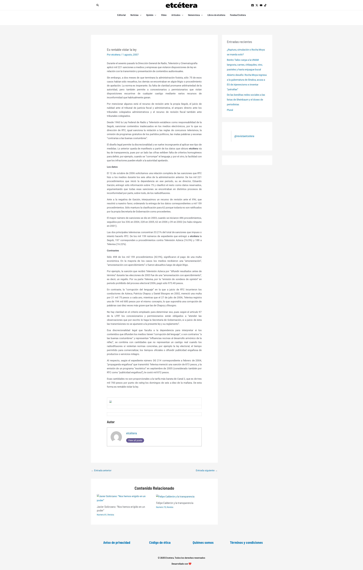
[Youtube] (261, 5)
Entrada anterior (101, 470)
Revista (110, 515)
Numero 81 (102, 515)
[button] (97, 5)
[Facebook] (252, 5)
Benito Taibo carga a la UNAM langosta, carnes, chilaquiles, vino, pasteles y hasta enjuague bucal (245, 64)
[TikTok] (265, 5)
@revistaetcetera (244, 136)
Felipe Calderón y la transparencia (174, 502)
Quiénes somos (203, 542)
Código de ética (160, 542)
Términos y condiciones (246, 542)
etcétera (131, 433)
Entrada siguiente (207, 470)
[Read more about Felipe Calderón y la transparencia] (175, 496)
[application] (140, 14)
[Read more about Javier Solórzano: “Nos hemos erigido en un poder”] (125, 498)
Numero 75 (161, 507)
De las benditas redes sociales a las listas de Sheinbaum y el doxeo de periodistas (246, 99)
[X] (257, 5)
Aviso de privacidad (116, 542)
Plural (230, 110)
